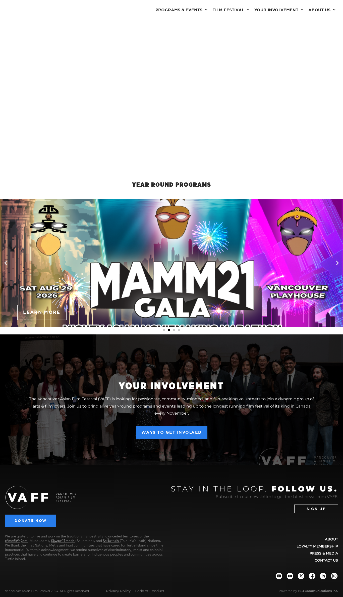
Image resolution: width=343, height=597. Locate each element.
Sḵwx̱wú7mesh (62, 541)
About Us (319, 10)
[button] (6, 263)
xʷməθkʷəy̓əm (16, 541)
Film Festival (228, 10)
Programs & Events (178, 10)
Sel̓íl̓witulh (111, 541)
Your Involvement (276, 10)
